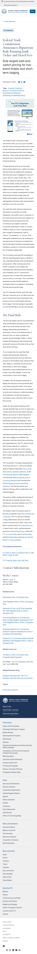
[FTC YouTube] (16, 950)
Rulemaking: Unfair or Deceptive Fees (15, 597)
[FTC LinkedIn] (13, 950)
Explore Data (7, 877)
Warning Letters (8, 756)
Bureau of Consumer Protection (13, 91)
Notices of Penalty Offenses (12, 769)
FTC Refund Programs (10, 766)
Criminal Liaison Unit (10, 762)
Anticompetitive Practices (11, 735)
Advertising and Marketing (11, 93)
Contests (6, 867)
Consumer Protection (15, 88)
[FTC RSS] (20, 950)
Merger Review (8, 732)
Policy (5, 780)
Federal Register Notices (11, 793)
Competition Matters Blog (11, 772)
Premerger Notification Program (14, 729)
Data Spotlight (8, 874)
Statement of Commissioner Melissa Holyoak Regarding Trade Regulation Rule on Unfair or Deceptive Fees (18, 640)
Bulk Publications (9, 843)
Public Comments (9, 799)
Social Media (7, 880)
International (7, 812)
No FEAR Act (6, 934)
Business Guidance (9, 837)
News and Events (9, 851)
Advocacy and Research (11, 783)
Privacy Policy (7, 922)
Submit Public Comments (10, 710)
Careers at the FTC (9, 911)
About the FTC (8, 888)
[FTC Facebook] (4, 946)
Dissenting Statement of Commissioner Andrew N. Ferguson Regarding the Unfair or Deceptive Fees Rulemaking (18, 631)
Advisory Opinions (9, 787)
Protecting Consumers (10, 690)
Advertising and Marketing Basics (14, 95)
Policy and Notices (8, 925)
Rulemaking (7, 739)
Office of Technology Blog (12, 816)
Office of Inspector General (12, 907)
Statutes (6, 742)
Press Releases (10, 21)
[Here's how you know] (18, 3)
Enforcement (7, 722)
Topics (5, 864)
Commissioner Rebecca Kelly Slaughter (16, 475)
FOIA (4, 931)
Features (6, 861)
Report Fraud (7, 706)
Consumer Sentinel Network (12, 759)
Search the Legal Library (10, 713)
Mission (5, 891)
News (5, 854)
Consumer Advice (9, 827)
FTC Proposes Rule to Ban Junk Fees (15, 560)
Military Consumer (9, 830)
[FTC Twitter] (10, 950)
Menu (32, 11)
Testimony (6, 806)
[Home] (15, 13)
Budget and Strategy (10, 904)
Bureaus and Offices (10, 901)
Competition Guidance (10, 840)
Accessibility (6, 928)
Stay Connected (8, 870)
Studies (5, 803)
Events (5, 857)
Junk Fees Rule (20, 143)
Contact (5, 914)
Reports (5, 796)
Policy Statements (9, 809)
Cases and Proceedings (11, 726)
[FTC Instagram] (7, 950)
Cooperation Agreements (11, 790)
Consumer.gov (8, 833)
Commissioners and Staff (11, 898)
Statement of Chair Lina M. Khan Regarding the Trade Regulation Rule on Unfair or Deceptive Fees (17, 610)
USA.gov (5, 941)
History (5, 894)
